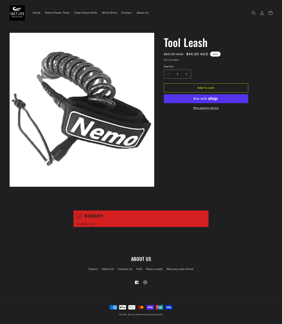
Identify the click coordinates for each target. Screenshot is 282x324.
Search (93, 269)
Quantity (169, 66)
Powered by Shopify (153, 314)
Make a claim (154, 269)
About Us (108, 269)
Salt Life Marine (135, 314)
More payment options (206, 108)
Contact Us (125, 269)
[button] (253, 13)
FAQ (139, 269)
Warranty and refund (180, 269)
